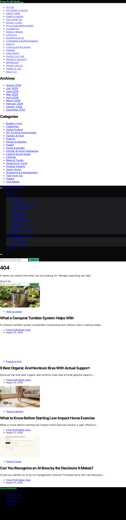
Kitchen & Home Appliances (22, 151)
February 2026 (14, 103)
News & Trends (14, 32)
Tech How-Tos (14, 19)
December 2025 (15, 109)
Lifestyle (11, 35)
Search (34, 260)
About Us (11, 72)
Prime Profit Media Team (18, 330)
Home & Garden (14, 16)
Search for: (5, 256)
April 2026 (12, 97)
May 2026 (12, 94)
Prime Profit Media (10, 1)
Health (10, 44)
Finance (10, 50)
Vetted (10, 7)
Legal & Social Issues (18, 47)
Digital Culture (15, 56)
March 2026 (13, 100)
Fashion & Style (15, 38)
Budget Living (14, 22)
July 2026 (12, 88)
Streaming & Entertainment (22, 41)
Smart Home (13, 13)
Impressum (12, 62)
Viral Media (12, 53)
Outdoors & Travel (17, 10)
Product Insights (16, 59)
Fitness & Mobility (16, 141)
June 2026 (12, 91)
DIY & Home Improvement (20, 26)
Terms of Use (13, 69)
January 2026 (14, 106)
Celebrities (12, 29)
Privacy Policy (14, 65)
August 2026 (13, 85)
